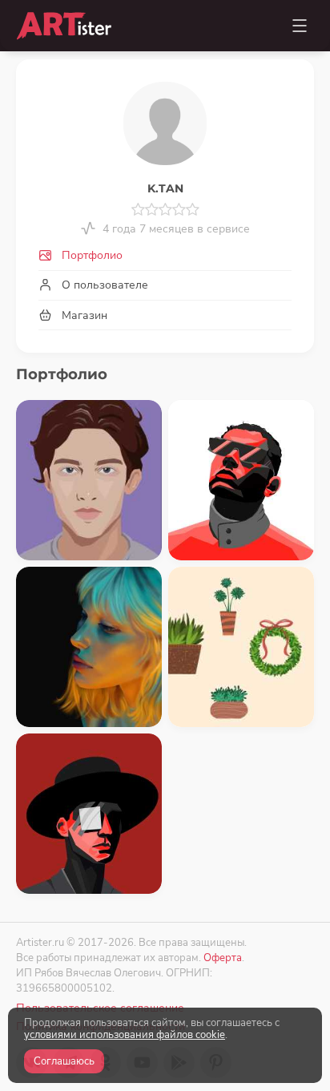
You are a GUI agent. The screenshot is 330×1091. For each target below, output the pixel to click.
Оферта (222, 957)
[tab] (165, 256)
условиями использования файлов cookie (124, 1035)
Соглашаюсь (64, 1061)
